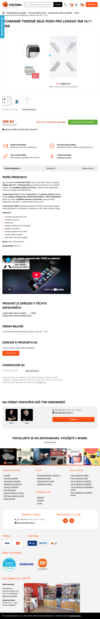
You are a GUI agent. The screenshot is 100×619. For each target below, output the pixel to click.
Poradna (40, 500)
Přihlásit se (41, 382)
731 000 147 (68, 410)
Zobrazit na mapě (9, 596)
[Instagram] (71, 520)
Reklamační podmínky (13, 484)
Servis (39, 503)
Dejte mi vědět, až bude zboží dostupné (21, 129)
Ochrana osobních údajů (14, 496)
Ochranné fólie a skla (37, 12)
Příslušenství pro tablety (16, 12)
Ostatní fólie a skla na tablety (60, 12)
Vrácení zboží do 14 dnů (14, 493)
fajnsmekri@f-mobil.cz (64, 412)
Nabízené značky (44, 478)
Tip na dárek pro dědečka (81, 484)
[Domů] (3, 12)
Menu (93, 4)
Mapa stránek (9, 499)
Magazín (40, 497)
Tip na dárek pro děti (79, 478)
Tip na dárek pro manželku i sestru (82, 488)
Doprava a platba (11, 478)
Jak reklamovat (10, 490)
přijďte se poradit (64, 157)
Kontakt (7, 475)
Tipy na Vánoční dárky (80, 475)
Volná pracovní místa (45, 481)
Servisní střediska (11, 487)
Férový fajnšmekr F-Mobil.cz (48, 475)
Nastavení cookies (44, 484)
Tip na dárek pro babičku (81, 481)
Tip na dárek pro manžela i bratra (82, 493)
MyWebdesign (75, 616)
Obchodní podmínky (12, 481)
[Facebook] (65, 520)
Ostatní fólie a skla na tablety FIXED (16, 315)
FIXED (76, 12)
